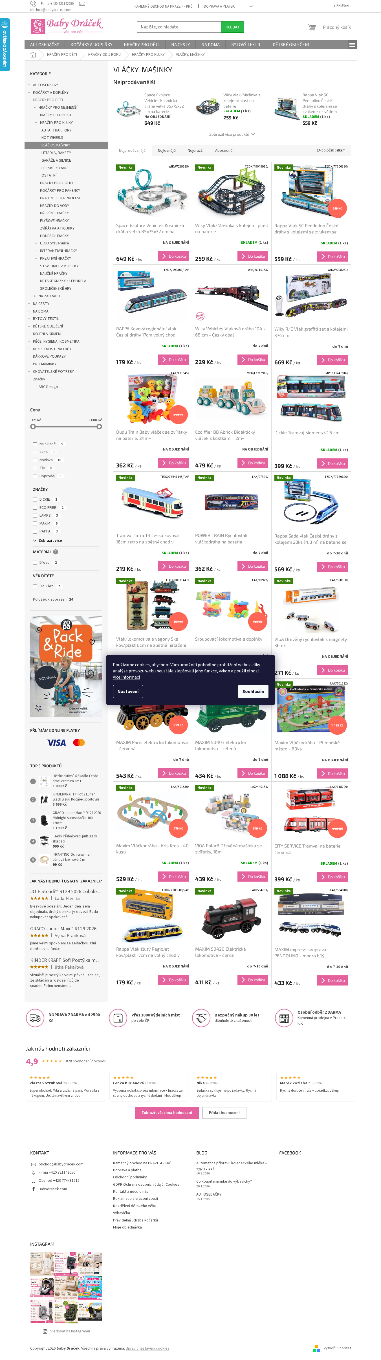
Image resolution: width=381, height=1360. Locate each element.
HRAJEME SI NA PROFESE (60, 198)
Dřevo (48, 562)
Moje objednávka (127, 1227)
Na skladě (51, 444)
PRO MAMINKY (44, 364)
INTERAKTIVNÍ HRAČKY (58, 251)
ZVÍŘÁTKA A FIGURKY (57, 228)
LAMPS (48, 515)
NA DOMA (41, 311)
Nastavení (128, 691)
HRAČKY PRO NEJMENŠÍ (58, 107)
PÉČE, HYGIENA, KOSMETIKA (56, 341)
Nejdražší (196, 150)
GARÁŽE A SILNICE (56, 160)
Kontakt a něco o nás (130, 1191)
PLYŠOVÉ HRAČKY (54, 221)
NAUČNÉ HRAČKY (53, 274)
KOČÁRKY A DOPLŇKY (51, 92)
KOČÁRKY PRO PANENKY (60, 190)
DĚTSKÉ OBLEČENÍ (48, 326)
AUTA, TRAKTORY (56, 130)
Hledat (232, 26)
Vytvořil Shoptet (337, 1348)
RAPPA (48, 531)
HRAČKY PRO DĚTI (48, 100)
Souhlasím (253, 691)
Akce (46, 452)
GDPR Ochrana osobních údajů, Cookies (146, 1184)
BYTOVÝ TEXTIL (46, 319)
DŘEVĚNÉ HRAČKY (54, 213)
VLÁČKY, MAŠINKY (55, 145)
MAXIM (48, 523)
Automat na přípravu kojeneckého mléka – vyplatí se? (231, 1166)
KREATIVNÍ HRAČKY (55, 258)
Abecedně (224, 150)
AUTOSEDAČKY (45, 85)
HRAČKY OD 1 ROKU (55, 115)
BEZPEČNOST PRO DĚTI (52, 349)
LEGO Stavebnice (54, 243)
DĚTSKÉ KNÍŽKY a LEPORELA (63, 281)
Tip (45, 468)
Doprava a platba (219, 6)
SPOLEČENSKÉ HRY (55, 288)
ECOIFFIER (51, 507)
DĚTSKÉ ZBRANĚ (55, 168)
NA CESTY (41, 304)
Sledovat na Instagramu (70, 1331)
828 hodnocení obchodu (86, 1061)
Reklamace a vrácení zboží (135, 1198)
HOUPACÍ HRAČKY (54, 236)
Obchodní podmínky (130, 1177)
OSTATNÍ (48, 175)
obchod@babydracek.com (61, 1164)
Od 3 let (49, 586)
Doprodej (50, 476)
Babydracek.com (53, 1189)
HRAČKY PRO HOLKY (56, 183)
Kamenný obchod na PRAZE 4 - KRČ (164, 6)
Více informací (126, 677)
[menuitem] (45, 44)
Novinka (50, 460)
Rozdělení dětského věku (134, 1206)
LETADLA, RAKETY (56, 153)
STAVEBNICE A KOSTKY (59, 266)
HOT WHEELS (52, 138)
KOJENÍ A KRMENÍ (47, 334)
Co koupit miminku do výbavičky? (224, 1181)
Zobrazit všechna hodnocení (167, 1113)
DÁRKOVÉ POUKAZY (49, 356)
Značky (39, 379)
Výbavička (121, 1213)
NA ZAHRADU (49, 296)
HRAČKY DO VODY (54, 206)
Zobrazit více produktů (229, 134)
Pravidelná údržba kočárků (135, 1220)
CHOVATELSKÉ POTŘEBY (53, 371)
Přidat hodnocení (224, 1113)
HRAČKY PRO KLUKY (56, 123)
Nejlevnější (167, 150)
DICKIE (48, 499)
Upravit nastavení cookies (147, 1348)
